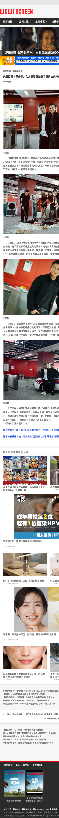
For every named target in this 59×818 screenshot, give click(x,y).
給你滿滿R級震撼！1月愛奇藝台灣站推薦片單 (22, 736)
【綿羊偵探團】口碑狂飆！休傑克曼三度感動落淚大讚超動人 (28, 697)
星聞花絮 (40, 21)
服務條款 (16, 809)
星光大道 (24, 21)
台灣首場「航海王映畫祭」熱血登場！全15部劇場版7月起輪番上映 (24, 488)
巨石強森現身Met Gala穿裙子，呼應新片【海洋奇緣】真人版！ (30, 703)
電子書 (26, 765)
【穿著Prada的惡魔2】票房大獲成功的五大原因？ (24, 694)
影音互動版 (37, 765)
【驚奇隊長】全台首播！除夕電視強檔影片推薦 (23, 730)
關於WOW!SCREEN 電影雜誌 (45, 809)
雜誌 (18, 765)
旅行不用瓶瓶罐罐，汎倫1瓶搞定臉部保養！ (24, 581)
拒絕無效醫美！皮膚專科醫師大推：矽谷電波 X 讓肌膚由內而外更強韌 (24, 675)
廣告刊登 (7, 809)
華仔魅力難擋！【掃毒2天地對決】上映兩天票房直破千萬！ (28, 742)
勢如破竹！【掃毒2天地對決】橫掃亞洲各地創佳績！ (25, 739)
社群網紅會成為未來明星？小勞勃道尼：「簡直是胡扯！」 (27, 700)
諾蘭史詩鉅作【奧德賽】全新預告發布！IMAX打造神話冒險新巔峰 (31, 691)
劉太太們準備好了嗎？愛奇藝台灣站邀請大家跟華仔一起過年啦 (29, 733)
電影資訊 (7, 21)
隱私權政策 (26, 809)
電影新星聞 (18, 71)
